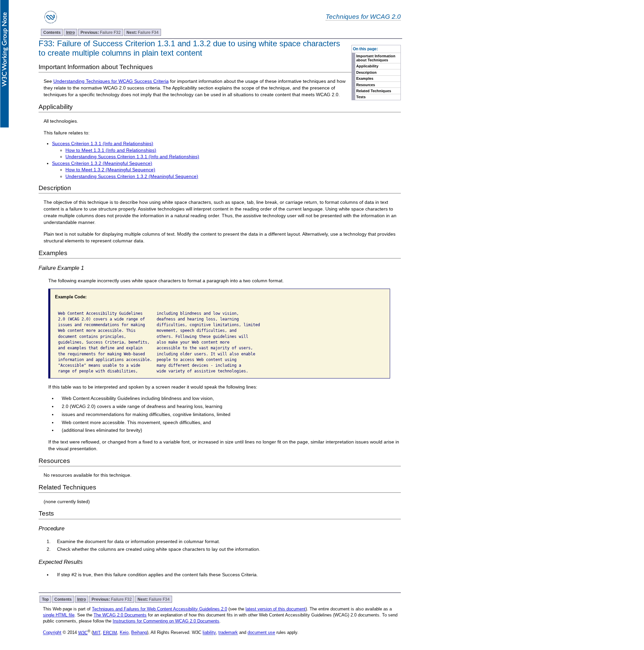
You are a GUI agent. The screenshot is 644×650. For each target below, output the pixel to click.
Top (45, 599)
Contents (52, 32)
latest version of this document (276, 608)
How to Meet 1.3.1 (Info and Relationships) (110, 150)
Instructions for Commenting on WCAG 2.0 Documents (166, 621)
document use (261, 632)
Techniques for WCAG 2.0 (363, 16)
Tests (361, 97)
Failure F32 (100, 32)
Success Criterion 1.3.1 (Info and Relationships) (102, 143)
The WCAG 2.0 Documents (120, 614)
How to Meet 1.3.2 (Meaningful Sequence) (110, 169)
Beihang (139, 632)
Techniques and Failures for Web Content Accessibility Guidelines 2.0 (159, 608)
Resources (365, 85)
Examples (364, 78)
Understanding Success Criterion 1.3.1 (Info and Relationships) (132, 156)
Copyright (52, 632)
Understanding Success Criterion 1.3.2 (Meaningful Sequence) (131, 176)
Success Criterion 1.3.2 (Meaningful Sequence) (102, 163)
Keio (124, 632)
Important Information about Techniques (375, 58)
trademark (228, 632)
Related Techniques (373, 91)
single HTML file (58, 614)
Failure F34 (142, 32)
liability (209, 632)
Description (366, 72)
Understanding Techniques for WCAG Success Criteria (111, 81)
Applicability (367, 66)
